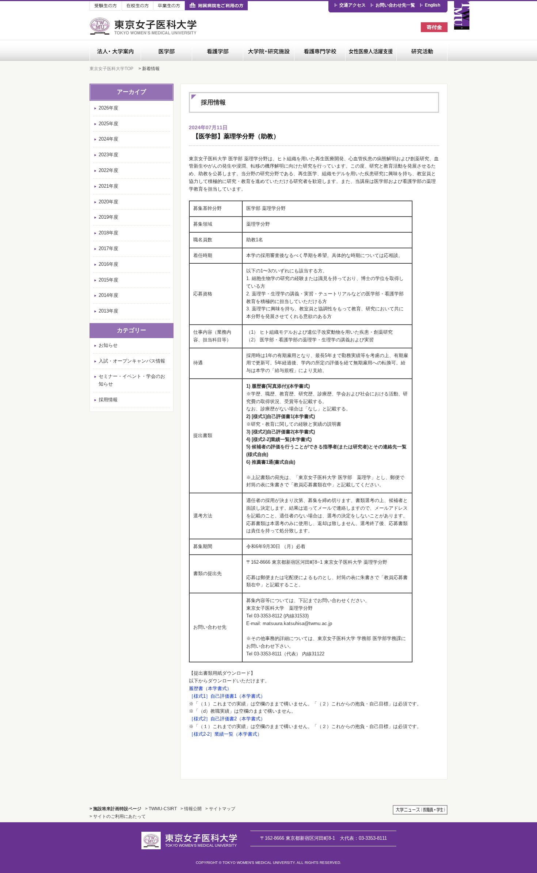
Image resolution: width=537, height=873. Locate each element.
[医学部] (166, 50)
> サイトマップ (220, 808)
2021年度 (108, 186)
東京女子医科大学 (144, 26)
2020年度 (108, 201)
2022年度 (108, 170)
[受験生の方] (106, 6)
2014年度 (108, 295)
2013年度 (108, 311)
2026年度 (108, 108)
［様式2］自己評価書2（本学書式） (227, 718)
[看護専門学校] (319, 50)
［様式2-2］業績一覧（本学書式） (225, 734)
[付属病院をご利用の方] (216, 6)
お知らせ (108, 345)
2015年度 (108, 280)
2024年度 (108, 139)
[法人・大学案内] (115, 50)
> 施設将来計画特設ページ (115, 808)
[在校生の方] (137, 6)
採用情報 (108, 399)
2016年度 (108, 264)
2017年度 (108, 248)
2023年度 (108, 154)
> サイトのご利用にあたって (118, 816)
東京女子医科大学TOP (111, 68)
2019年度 (108, 217)
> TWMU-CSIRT (161, 808)
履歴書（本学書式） (210, 688)
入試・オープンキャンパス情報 (132, 361)
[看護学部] (217, 50)
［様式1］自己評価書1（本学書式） (227, 696)
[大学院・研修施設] (268, 50)
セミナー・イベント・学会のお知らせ (132, 380)
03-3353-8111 (363, 838)
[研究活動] (422, 50)
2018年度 (108, 233)
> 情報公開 (191, 808)
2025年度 (108, 123)
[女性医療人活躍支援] (370, 50)
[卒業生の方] (168, 6)
